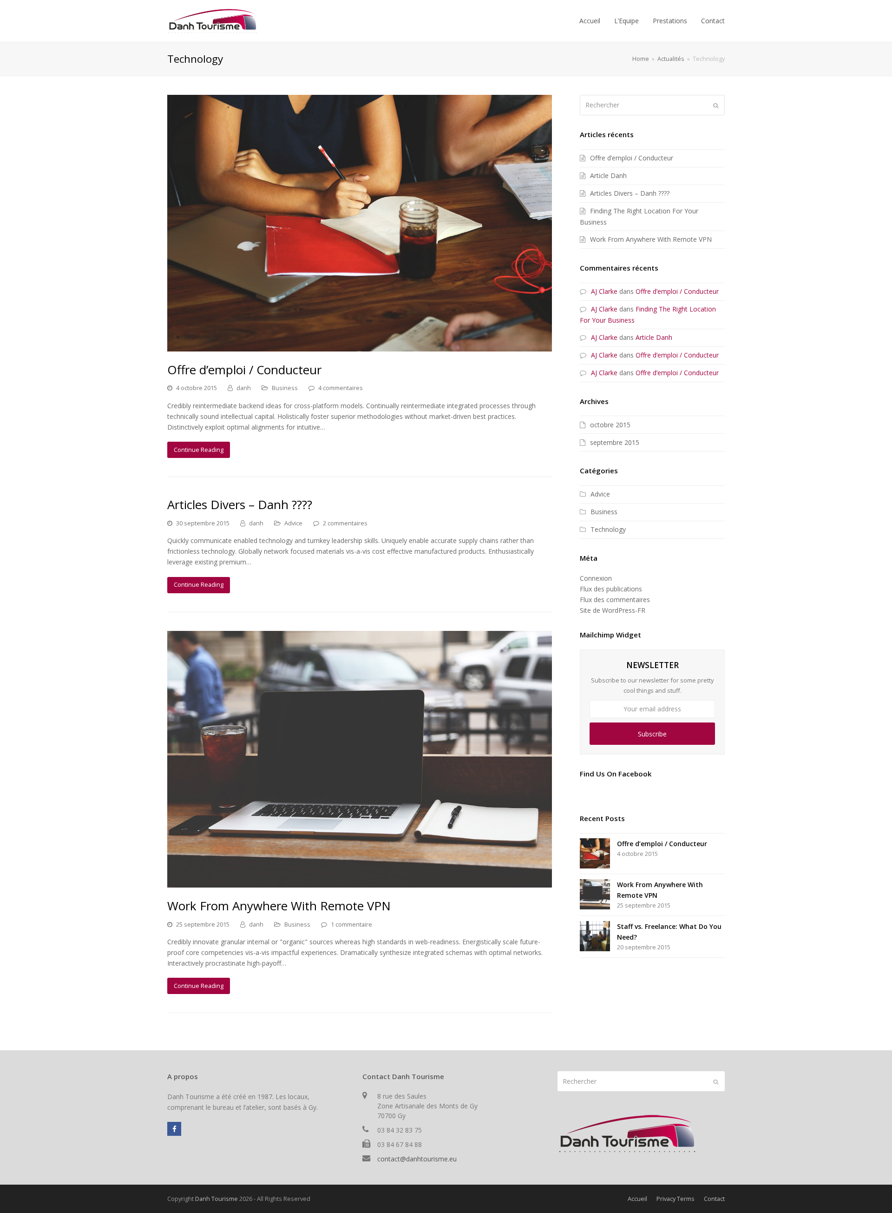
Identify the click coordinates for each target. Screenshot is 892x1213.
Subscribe (652, 733)
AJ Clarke (604, 291)
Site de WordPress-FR (612, 610)
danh (243, 388)
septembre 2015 (614, 442)
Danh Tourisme (216, 1198)
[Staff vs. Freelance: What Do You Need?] (595, 936)
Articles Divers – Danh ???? (239, 504)
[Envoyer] (715, 105)
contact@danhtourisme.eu (417, 1158)
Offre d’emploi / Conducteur (244, 369)
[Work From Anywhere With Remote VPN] (359, 882)
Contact (714, 1198)
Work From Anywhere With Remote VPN (279, 905)
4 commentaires (340, 388)
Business (285, 388)
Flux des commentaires (615, 599)
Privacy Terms (675, 1198)
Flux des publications (611, 588)
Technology (608, 529)
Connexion (596, 578)
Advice (293, 523)
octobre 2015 (610, 424)
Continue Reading (198, 449)
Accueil (637, 1198)
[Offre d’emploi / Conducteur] (359, 346)
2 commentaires (345, 523)
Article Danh (608, 175)
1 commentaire (351, 924)
